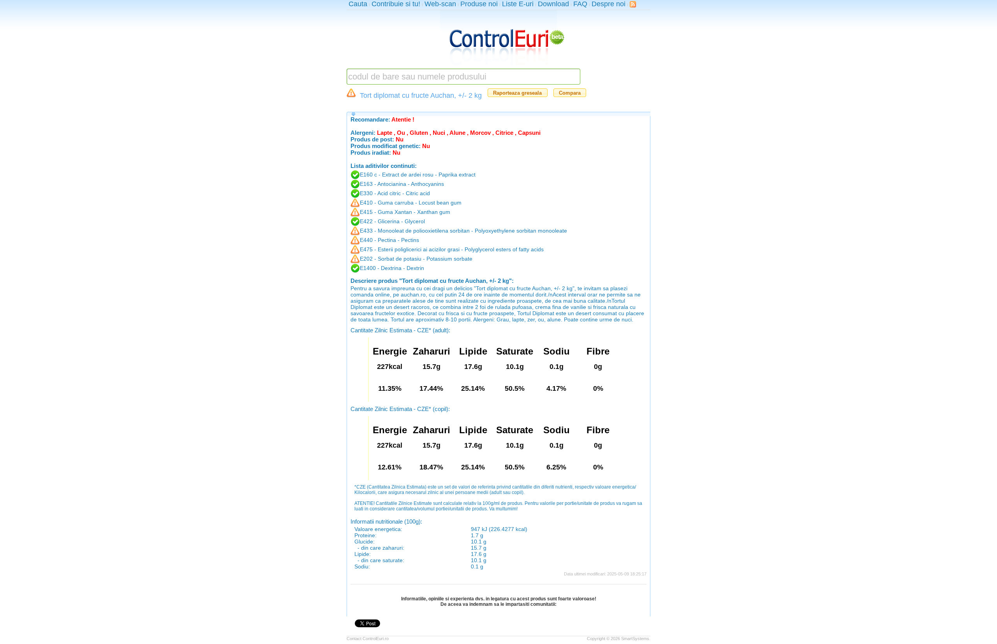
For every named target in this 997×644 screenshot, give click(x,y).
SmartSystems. (635, 638)
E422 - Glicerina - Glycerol (392, 221)
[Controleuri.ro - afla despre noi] (633, 4)
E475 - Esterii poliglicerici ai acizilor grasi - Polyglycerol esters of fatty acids (452, 249)
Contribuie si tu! (396, 4)
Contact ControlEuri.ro (368, 638)
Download (553, 4)
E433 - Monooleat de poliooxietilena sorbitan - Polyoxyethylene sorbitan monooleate (463, 231)
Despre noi (608, 4)
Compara (570, 93)
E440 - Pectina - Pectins (389, 240)
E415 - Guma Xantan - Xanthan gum (405, 212)
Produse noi (479, 4)
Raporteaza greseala (517, 93)
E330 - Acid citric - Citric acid (395, 193)
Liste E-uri (518, 4)
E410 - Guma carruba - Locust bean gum (411, 202)
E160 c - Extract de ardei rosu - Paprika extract (418, 174)
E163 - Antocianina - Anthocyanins (402, 184)
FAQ (580, 4)
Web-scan (440, 4)
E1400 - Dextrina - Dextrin (392, 268)
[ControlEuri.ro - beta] (498, 39)
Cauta (358, 4)
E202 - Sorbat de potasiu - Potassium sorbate (416, 259)
